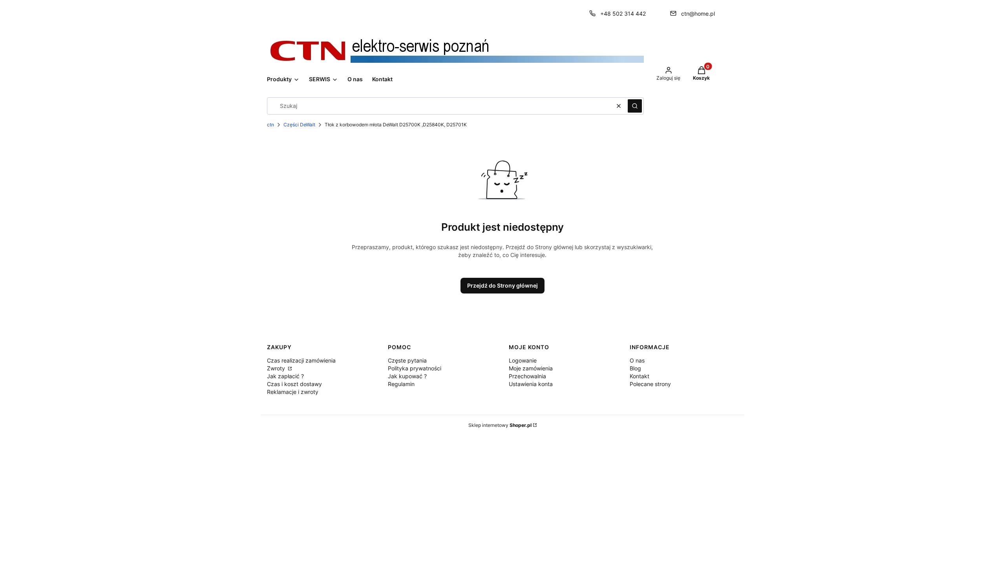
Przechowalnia (527, 376)
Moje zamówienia (531, 368)
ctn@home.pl (698, 13)
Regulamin (401, 384)
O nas (637, 360)
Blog (635, 368)
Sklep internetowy (500, 425)
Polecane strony (650, 384)
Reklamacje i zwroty (292, 391)
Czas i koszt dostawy (294, 384)
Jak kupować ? (407, 376)
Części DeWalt (299, 125)
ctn (270, 125)
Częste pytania (407, 360)
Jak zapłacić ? (285, 376)
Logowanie (523, 360)
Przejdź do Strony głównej (502, 285)
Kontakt (639, 376)
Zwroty (277, 368)
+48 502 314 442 (623, 13)
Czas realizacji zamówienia (301, 360)
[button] (635, 106)
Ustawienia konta (531, 384)
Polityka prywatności (414, 368)
